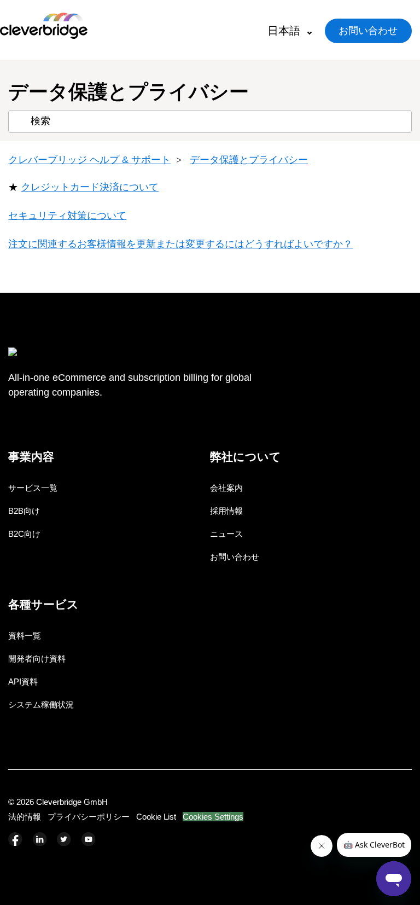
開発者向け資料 (37, 658)
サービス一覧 (32, 487)
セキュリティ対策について (67, 215)
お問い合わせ (368, 30)
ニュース (226, 533)
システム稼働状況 (41, 704)
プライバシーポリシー (89, 816)
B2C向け (24, 533)
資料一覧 (24, 635)
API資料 (23, 681)
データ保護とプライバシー (249, 159)
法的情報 (24, 816)
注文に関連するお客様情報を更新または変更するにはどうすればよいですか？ (180, 244)
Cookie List (156, 816)
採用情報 (226, 510)
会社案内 (226, 487)
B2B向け (24, 510)
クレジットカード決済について (90, 187)
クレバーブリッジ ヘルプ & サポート (89, 159)
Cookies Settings (213, 816)
